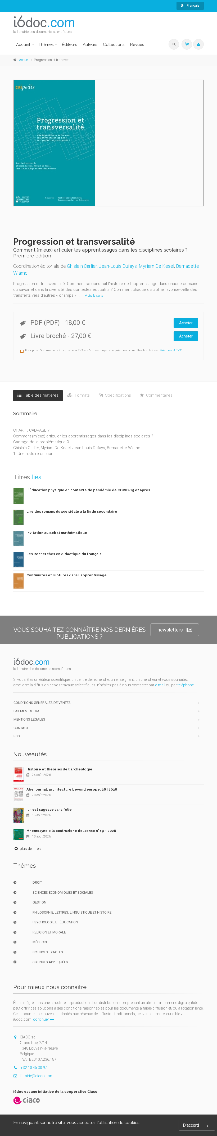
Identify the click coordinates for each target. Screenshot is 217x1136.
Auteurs (90, 44)
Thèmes (46, 44)
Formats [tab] (82, 395)
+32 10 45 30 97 (33, 1067)
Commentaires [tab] (159, 395)
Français (193, 5)
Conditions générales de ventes (42, 703)
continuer (41, 1019)
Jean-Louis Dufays (118, 266)
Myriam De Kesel (156, 266)
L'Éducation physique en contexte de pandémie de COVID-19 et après (88, 490)
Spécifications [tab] (117, 395)
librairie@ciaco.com (36, 1076)
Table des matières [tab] (40, 395)
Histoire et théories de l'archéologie (59, 769)
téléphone (186, 685)
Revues (137, 44)
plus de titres (30, 848)
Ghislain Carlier (82, 266)
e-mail (160, 685)
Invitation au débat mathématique (56, 533)
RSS (16, 736)
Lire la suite (95, 295)
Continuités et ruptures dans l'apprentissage (66, 575)
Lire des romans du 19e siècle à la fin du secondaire (71, 512)
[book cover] (109, 143)
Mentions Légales (29, 719)
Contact (20, 728)
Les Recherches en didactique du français (63, 554)
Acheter (186, 323)
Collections (113, 44)
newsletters (170, 630)
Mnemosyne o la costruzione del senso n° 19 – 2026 (71, 831)
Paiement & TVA (170, 350)
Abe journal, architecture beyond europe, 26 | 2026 (71, 789)
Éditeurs (69, 44)
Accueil (23, 44)
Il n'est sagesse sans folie (49, 810)
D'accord (191, 1125)
